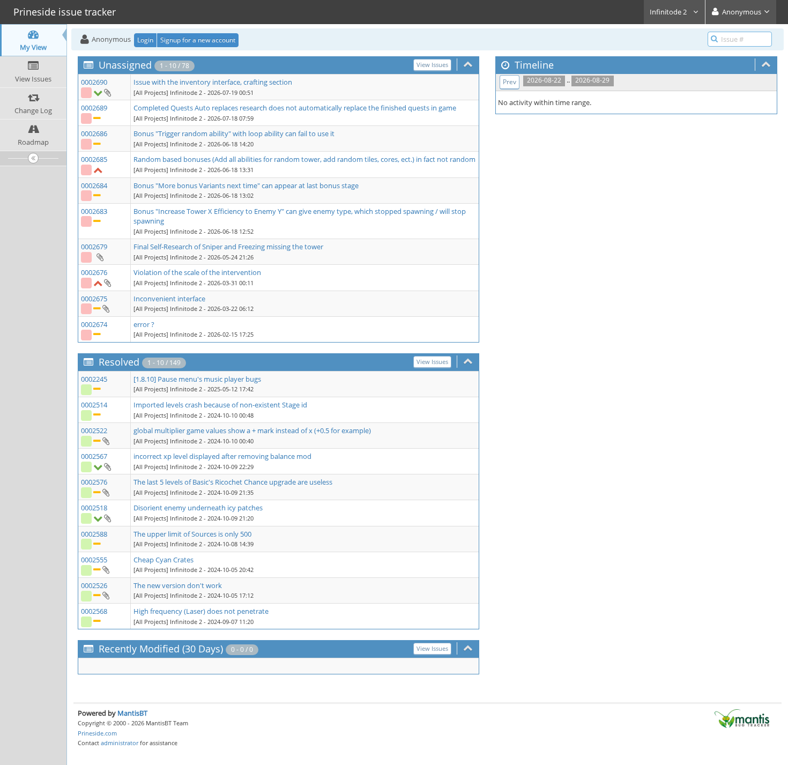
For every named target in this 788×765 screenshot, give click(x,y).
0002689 (94, 108)
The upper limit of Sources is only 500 (192, 534)
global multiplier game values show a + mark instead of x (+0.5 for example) (252, 430)
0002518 (94, 508)
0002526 (94, 585)
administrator (119, 743)
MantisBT (132, 713)
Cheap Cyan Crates (163, 560)
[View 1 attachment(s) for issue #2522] (105, 440)
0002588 (94, 534)
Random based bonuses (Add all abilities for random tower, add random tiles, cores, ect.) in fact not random (304, 159)
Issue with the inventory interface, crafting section (212, 82)
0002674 (94, 324)
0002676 (94, 272)
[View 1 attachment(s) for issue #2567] (106, 466)
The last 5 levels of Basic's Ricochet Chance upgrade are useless (232, 482)
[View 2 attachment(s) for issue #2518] (106, 518)
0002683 (94, 211)
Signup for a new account (197, 39)
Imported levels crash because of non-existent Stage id (220, 405)
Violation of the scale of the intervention (197, 272)
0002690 (94, 82)
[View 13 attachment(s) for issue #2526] (105, 595)
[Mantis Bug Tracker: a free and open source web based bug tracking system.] (742, 718)
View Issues (432, 65)
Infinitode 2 (669, 12)
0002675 (94, 298)
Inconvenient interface (169, 298)
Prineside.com (97, 733)
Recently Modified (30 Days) (161, 648)
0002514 (94, 405)
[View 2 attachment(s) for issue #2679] (99, 257)
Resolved (119, 361)
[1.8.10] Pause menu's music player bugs (197, 379)
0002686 (94, 133)
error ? (143, 324)
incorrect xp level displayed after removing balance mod (222, 456)
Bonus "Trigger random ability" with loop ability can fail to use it (233, 133)
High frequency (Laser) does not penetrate (201, 611)
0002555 (94, 560)
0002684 (94, 185)
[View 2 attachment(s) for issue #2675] (105, 308)
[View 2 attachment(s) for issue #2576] (105, 492)
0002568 (94, 611)
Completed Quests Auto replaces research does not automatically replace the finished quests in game (294, 108)
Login (145, 39)
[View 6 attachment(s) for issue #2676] (106, 282)
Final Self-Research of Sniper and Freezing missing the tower (228, 246)
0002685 (94, 159)
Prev (509, 81)
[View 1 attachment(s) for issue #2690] (106, 92)
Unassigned (125, 64)
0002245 (94, 379)
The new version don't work (177, 585)
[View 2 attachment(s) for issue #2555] (105, 569)
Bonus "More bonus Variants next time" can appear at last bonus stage (246, 185)
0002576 (94, 482)
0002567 (94, 456)
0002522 (94, 430)
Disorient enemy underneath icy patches (198, 508)
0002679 (94, 246)
